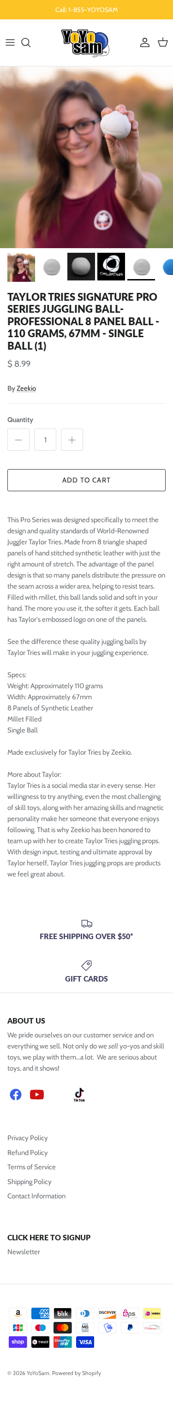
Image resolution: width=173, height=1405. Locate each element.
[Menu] (10, 42)
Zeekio (26, 388)
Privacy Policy (27, 1138)
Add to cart (86, 480)
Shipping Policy (29, 1182)
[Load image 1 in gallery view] (86, 157)
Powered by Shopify (76, 1372)
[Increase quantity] (72, 440)
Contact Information (36, 1196)
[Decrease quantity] (18, 440)
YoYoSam (38, 1372)
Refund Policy (27, 1153)
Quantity (20, 420)
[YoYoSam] (86, 42)
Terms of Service (31, 1167)
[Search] (30, 42)
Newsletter (23, 1252)
